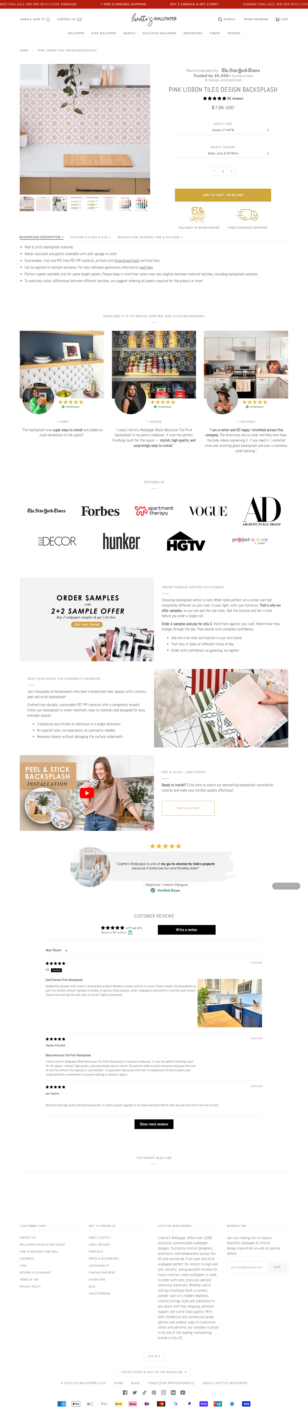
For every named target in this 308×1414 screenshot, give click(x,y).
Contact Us (28, 1238)
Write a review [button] (186, 929)
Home (24, 50)
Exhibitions (97, 1280)
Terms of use (29, 1280)
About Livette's (100, 1238)
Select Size (223, 124)
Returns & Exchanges (35, 1273)
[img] (55, 963)
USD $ (152, 1356)
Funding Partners (102, 1273)
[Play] (84, 145)
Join (277, 1267)
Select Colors (223, 147)
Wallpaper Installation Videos (42, 1245)
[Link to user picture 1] (229, 1003)
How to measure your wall (39, 1252)
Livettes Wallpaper (80, 1383)
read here (146, 267)
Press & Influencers (104, 1259)
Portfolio (96, 1252)
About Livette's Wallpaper (225, 1383)
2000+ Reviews (99, 1245)
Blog (92, 1286)
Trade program (99, 1293)
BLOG (135, 1383)
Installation (188, 808)
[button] (215, 98)
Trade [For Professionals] (171, 1383)
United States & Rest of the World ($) (152, 1372)
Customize (27, 1259)
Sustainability (99, 1266)
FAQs (23, 1266)
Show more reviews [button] (154, 1124)
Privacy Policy (30, 1286)
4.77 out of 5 (134, 928)
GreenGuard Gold (127, 260)
